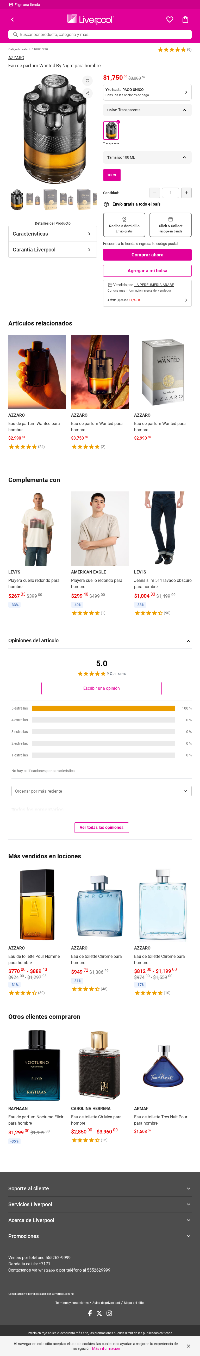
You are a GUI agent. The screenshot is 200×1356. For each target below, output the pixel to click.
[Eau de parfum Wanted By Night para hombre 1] (16, 200)
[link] (37, 392)
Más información (106, 1348)
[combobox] (101, 791)
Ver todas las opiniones (101, 827)
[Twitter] (99, 1313)
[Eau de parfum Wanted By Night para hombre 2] (33, 200)
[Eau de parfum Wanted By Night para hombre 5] (83, 200)
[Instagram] (109, 1313)
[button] (171, 49)
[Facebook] (90, 1313)
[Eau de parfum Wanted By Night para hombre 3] (50, 200)
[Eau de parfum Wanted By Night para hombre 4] (66, 200)
